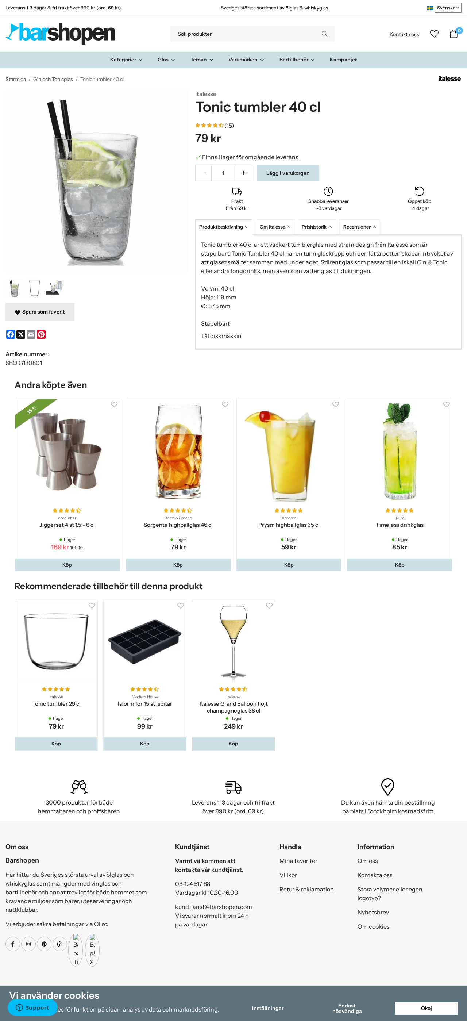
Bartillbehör (293, 59)
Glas (163, 59)
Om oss (368, 860)
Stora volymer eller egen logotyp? (390, 894)
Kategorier (123, 59)
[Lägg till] (243, 173)
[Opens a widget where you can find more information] (32, 1008)
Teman (198, 59)
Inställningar (267, 1008)
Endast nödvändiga (347, 1008)
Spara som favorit (42, 311)
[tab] (225, 227)
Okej (426, 1008)
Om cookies (374, 926)
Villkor (288, 875)
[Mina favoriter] (434, 34)
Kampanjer (343, 59)
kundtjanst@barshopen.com (213, 906)
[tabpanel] (328, 292)
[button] (67, 565)
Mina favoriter (298, 860)
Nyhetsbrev (373, 912)
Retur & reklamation (306, 889)
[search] (324, 34)
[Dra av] (203, 173)
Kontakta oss (404, 34)
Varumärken (243, 59)
